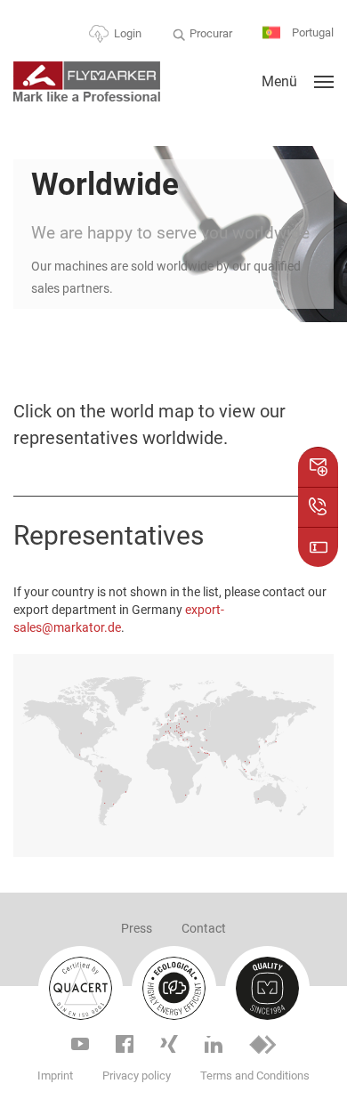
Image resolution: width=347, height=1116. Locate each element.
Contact (204, 928)
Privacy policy (136, 1075)
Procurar (211, 33)
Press (136, 928)
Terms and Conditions (255, 1075)
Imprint (55, 1075)
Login (127, 33)
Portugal (311, 32)
